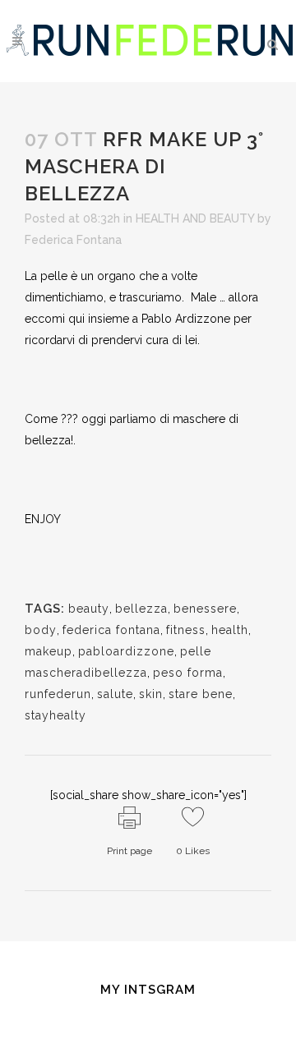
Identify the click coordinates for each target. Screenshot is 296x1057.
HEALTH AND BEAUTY (195, 218)
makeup (48, 651)
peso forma (188, 672)
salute (115, 694)
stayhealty (55, 715)
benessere (205, 608)
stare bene (201, 694)
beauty (88, 608)
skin (151, 694)
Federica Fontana (73, 239)
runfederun (58, 694)
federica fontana (111, 629)
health (229, 629)
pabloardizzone (126, 651)
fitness (186, 629)
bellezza (141, 608)
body (41, 629)
